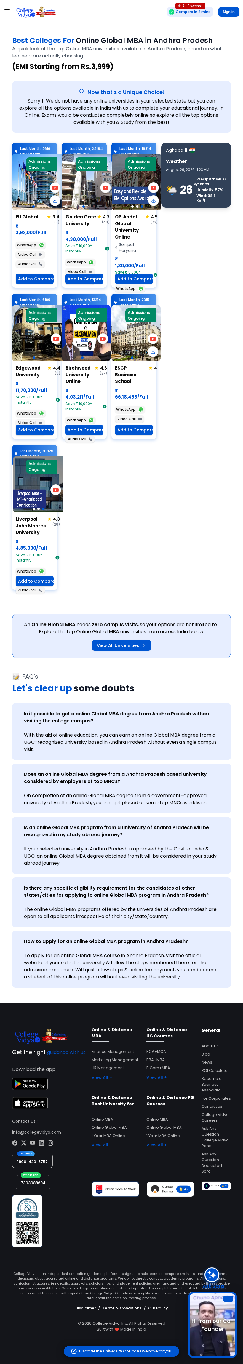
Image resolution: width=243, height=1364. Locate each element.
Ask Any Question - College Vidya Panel (215, 1137)
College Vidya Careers (215, 1117)
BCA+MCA (156, 1051)
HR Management (108, 1068)
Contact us (212, 1106)
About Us (210, 1046)
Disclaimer (85, 1308)
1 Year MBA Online (108, 1135)
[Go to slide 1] (33, 206)
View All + (102, 1077)
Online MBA (102, 1119)
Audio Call (27, 263)
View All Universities (118, 645)
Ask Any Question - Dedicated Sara (212, 1162)
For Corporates (216, 1098)
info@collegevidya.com (36, 1132)
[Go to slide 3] (142, 206)
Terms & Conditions (122, 1308)
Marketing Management (115, 1060)
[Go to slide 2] (137, 206)
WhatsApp (26, 244)
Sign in (229, 11)
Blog (206, 1054)
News (207, 1062)
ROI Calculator (215, 1070)
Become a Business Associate (212, 1084)
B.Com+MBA (158, 1068)
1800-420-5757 (32, 1162)
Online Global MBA (109, 1127)
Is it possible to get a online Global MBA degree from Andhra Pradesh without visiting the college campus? (117, 717)
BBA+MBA (155, 1060)
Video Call (27, 254)
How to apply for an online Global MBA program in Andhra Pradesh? (106, 941)
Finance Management (113, 1051)
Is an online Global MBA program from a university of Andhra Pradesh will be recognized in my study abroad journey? (116, 831)
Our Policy (158, 1308)
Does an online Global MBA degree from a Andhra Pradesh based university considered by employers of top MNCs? (115, 778)
